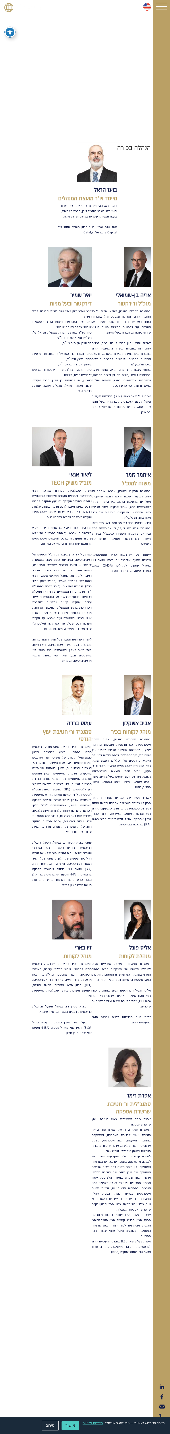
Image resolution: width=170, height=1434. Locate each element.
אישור (70, 1425)
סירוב (50, 1425)
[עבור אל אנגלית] (147, 7)
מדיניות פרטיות (93, 1423)
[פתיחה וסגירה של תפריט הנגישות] (10, 32)
